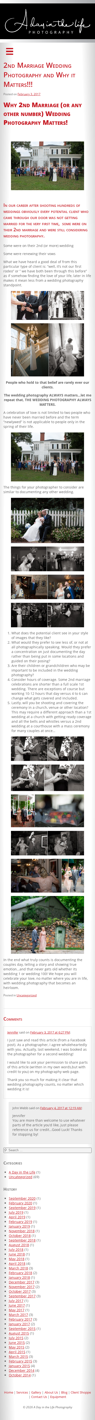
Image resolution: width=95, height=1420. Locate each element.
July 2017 (16, 1300)
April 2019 (17, 1217)
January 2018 (19, 1277)
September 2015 (22, 1328)
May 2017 (16, 1310)
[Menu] (9, 51)
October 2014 (20, 1375)
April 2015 (17, 1352)
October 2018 (20, 1235)
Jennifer (12, 1032)
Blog (64, 1392)
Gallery (36, 1392)
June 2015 (17, 1342)
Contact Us (39, 1397)
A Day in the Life (22, 1172)
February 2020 (20, 1203)
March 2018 (18, 1268)
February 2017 (20, 1319)
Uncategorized (27, 995)
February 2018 (20, 1272)
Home (8, 1392)
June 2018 (17, 1254)
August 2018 (19, 1245)
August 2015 (19, 1333)
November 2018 (22, 1231)
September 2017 (22, 1296)
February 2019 (20, 1221)
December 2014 (21, 1370)
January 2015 (19, 1365)
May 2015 (16, 1347)
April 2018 (17, 1263)
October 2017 (20, 1291)
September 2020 (22, 1198)
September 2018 (22, 1240)
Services (22, 1392)
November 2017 (22, 1286)
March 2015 (18, 1356)
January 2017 (19, 1324)
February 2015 (20, 1361)
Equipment (58, 1397)
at (50, 1032)
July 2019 (16, 1212)
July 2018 (16, 1249)
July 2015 (16, 1338)
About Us (51, 1392)
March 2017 (18, 1314)
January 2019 (19, 1226)
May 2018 (16, 1259)
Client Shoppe (81, 1392)
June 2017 (17, 1305)
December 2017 (21, 1282)
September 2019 (22, 1207)
